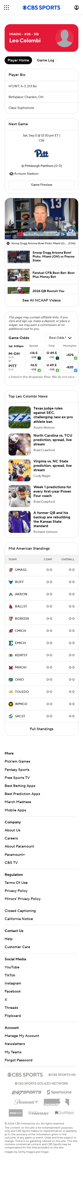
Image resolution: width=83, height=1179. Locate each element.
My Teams (13, 1052)
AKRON (21, 594)
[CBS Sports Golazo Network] (41, 1083)
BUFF (19, 582)
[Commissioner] (56, 1100)
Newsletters (15, 1044)
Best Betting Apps (20, 786)
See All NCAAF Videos (41, 300)
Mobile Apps (15, 810)
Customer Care (17, 947)
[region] (41, 218)
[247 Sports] (27, 1091)
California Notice (19, 919)
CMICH (20, 631)
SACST (20, 716)
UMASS (21, 570)
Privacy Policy (16, 891)
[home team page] (41, 153)
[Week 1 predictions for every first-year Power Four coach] (20, 496)
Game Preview (41, 185)
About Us (12, 830)
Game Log (45, 60)
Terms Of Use (16, 882)
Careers (11, 838)
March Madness (18, 802)
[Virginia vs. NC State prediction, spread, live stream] (20, 470)
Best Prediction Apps (22, 794)
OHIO (19, 680)
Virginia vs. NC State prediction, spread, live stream (52, 465)
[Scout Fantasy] (38, 1112)
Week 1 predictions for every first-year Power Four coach (52, 491)
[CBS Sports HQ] (62, 1074)
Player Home (18, 60)
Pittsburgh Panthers (39, 166)
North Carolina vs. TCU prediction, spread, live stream (52, 440)
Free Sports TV (17, 777)
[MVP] (16, 1111)
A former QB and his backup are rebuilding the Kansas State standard (51, 520)
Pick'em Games (17, 761)
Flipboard (13, 1015)
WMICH (21, 704)
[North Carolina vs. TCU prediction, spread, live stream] (20, 444)
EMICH (20, 643)
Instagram (13, 983)
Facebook (13, 991)
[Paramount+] (26, 1101)
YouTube (12, 967)
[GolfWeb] (64, 1113)
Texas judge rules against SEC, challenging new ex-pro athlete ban (53, 415)
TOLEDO (22, 692)
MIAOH (21, 667)
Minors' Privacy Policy (23, 899)
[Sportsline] (59, 1091)
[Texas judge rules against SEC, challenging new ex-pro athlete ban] (20, 417)
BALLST (21, 606)
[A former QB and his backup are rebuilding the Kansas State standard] (20, 522)
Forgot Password (19, 1060)
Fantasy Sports (17, 769)
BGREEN (22, 619)
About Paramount (19, 846)
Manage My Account (22, 1036)
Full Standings (41, 729)
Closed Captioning (20, 911)
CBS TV (11, 862)
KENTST (21, 655)
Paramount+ (15, 854)
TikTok (10, 975)
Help (9, 939)
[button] (6, 7)
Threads (11, 1007)
